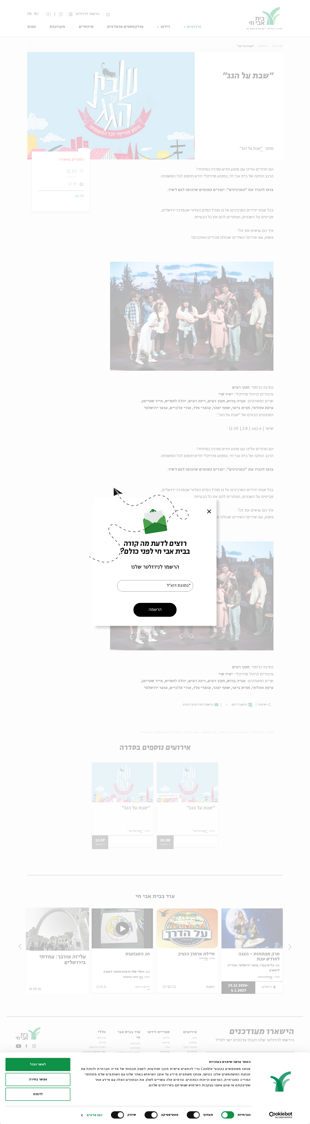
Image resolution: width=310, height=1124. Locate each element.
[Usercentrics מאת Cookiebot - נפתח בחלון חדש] (281, 1115)
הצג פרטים (94, 1115)
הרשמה (155, 610)
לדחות (38, 1094)
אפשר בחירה (38, 1079)
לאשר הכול (38, 1064)
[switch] (194, 1115)
